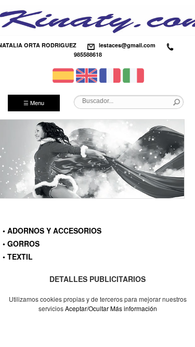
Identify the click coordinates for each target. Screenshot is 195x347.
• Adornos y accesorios (52, 230)
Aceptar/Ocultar (87, 308)
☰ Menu (33, 102)
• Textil (18, 256)
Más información (133, 308)
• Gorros (21, 243)
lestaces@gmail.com (127, 45)
